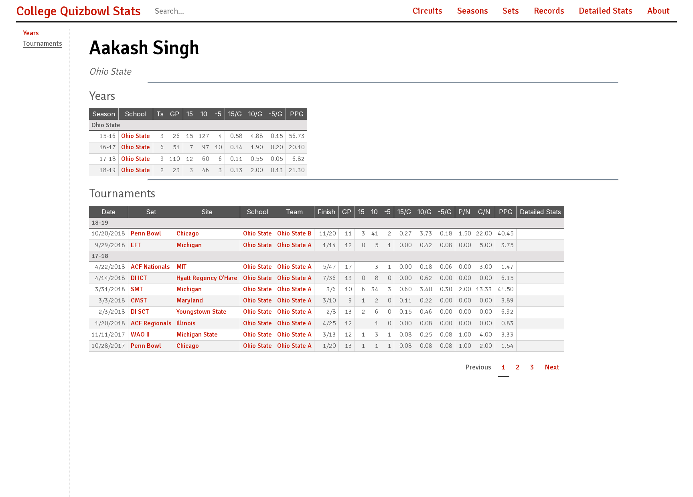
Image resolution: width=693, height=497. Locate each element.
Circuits (427, 11)
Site (207, 212)
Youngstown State (201, 312)
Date (108, 212)
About (658, 11)
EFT (136, 245)
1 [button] (504, 367)
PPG (297, 114)
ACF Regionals (151, 323)
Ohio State (135, 136)
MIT (181, 267)
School (135, 114)
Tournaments (42, 43)
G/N (484, 212)
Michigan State (197, 335)
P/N (464, 212)
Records (549, 11)
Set (151, 212)
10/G (255, 114)
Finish (326, 212)
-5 (218, 114)
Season (103, 114)
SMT (137, 289)
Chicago (187, 233)
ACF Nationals (150, 267)
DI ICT (139, 278)
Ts (160, 114)
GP (174, 114)
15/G (235, 114)
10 (204, 114)
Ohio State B (294, 233)
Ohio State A (294, 245)
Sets (511, 11)
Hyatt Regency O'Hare (206, 278)
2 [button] (518, 367)
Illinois (185, 323)
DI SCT (140, 312)
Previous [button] (478, 367)
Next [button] (552, 367)
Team (294, 212)
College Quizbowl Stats (78, 11)
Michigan (189, 245)
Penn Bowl (146, 233)
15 (189, 114)
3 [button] (532, 367)
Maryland (189, 300)
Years (31, 32)
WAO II (140, 335)
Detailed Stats (605, 11)
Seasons (472, 11)
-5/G (275, 114)
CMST (139, 300)
